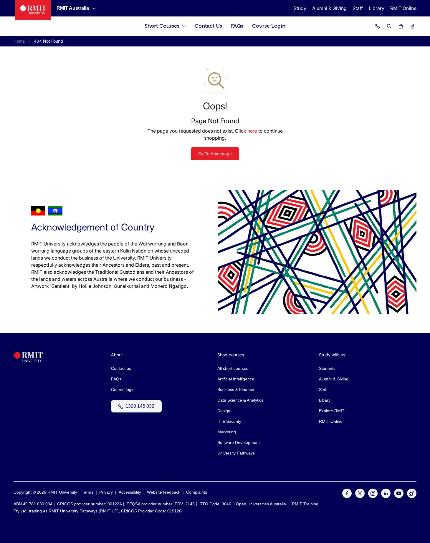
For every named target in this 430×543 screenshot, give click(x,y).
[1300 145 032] (377, 26)
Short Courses (163, 26)
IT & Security (229, 421)
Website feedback (163, 492)
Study (300, 8)
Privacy (106, 492)
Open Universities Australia (261, 504)
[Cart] (400, 26)
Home (19, 41)
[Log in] (412, 26)
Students (327, 368)
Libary (324, 400)
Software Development (238, 442)
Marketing (226, 432)
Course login (123, 389)
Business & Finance (235, 389)
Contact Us (208, 26)
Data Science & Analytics (240, 400)
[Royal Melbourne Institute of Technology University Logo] (33, 10)
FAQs (237, 26)
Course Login (268, 26)
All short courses (232, 368)
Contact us (121, 368)
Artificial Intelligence (235, 379)
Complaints (196, 492)
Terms (87, 492)
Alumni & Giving (329, 8)
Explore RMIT (332, 410)
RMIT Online (403, 8)
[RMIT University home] (28, 360)
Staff (358, 8)
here (252, 131)
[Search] (389, 26)
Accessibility (130, 492)
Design (223, 410)
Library (376, 8)
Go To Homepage (215, 153)
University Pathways (236, 453)
